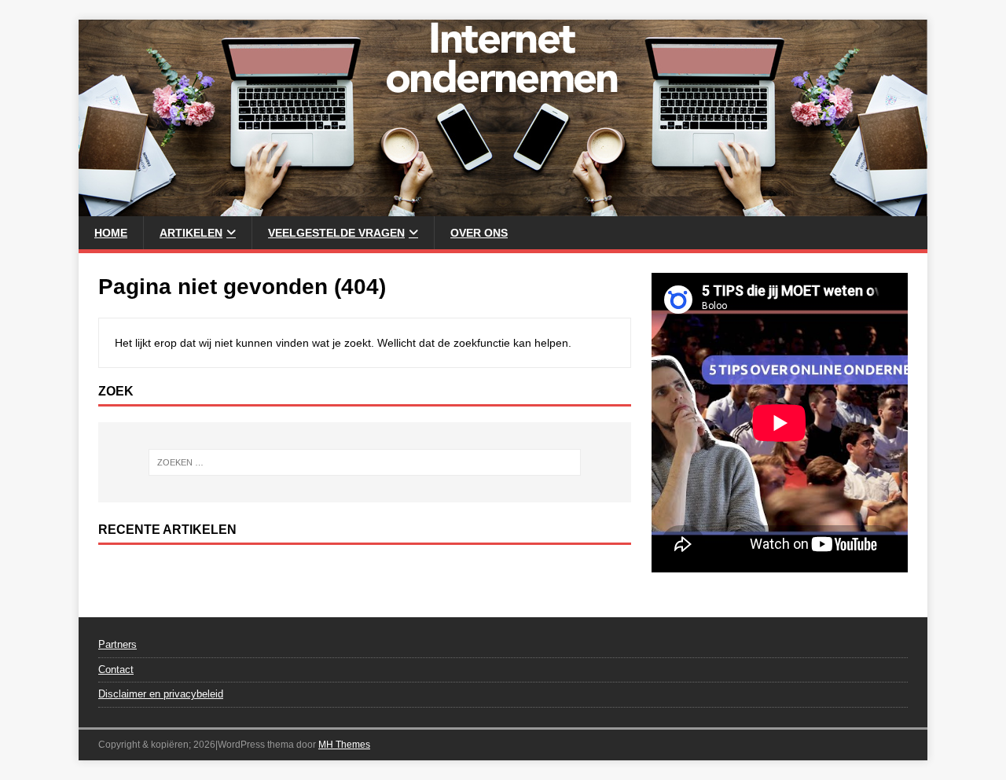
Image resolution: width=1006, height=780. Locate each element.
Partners (117, 644)
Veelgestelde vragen (336, 232)
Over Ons (479, 232)
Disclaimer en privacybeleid (160, 694)
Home (110, 232)
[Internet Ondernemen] (503, 207)
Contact (116, 669)
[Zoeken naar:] (364, 462)
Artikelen (191, 232)
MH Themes (344, 744)
